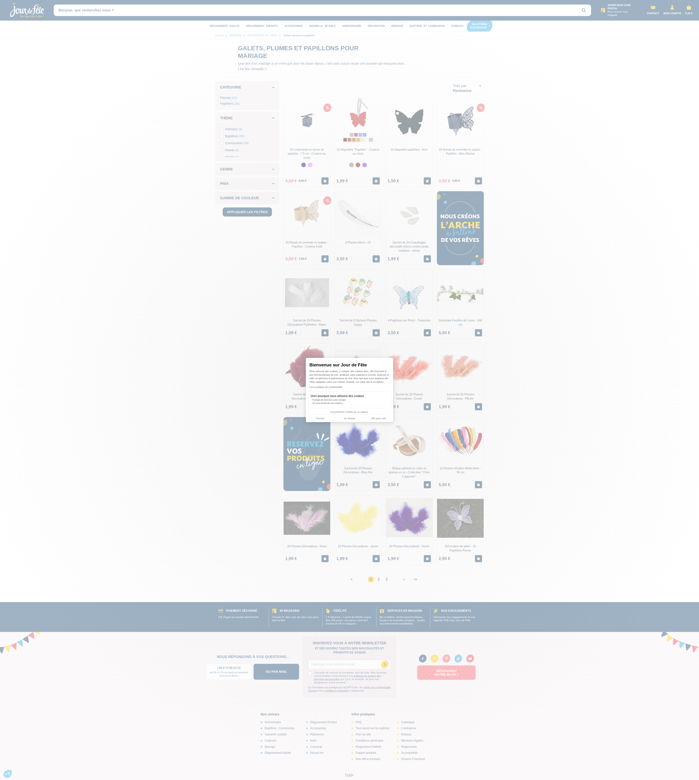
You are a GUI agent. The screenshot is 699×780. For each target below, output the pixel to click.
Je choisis (349, 418)
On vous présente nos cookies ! (327, 403)
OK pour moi (378, 418)
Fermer (320, 418)
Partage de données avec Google (329, 400)
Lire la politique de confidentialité (325, 387)
